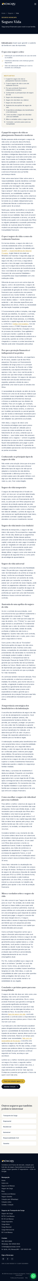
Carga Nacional (6, 1227)
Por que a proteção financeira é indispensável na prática (16, 89)
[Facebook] (7, 1259)
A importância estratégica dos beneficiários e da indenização (20, 111)
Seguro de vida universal (14, 103)
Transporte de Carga (10, 1115)
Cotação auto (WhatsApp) (10, 1199)
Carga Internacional (8, 1229)
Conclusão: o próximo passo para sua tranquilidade (18, 123)
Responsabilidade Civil (11, 1138)
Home (3, 13)
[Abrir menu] (35, 4)
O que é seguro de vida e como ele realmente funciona (17, 84)
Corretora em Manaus (8, 1194)
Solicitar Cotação (10, 1086)
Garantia (6, 1143)
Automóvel (6, 1132)
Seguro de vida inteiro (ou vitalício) (17, 100)
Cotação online (6, 1202)
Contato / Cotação (7, 1204)
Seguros (10, 13)
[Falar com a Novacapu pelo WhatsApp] (33, 1276)
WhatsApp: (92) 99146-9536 (11, 1244)
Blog (3, 1191)
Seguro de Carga (7, 1188)
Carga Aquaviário (7, 1221)
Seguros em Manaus (8, 1186)
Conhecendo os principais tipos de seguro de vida (20, 93)
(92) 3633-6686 (7, 1241)
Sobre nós (5, 1183)
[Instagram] (3, 1259)
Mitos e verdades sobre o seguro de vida (19, 119)
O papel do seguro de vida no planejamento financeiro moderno (16, 80)
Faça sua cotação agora (12, 1081)
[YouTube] (12, 1259)
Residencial (7, 1127)
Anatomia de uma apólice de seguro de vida (18, 106)
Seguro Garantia (7, 1196)
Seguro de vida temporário (14, 97)
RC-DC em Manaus (8, 1219)
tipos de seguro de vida (16, 1014)
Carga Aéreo (6, 1224)
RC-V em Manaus (7, 1232)
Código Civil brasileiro (20, 324)
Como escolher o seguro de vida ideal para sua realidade (18, 115)
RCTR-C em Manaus (8, 1216)
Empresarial (7, 1121)
